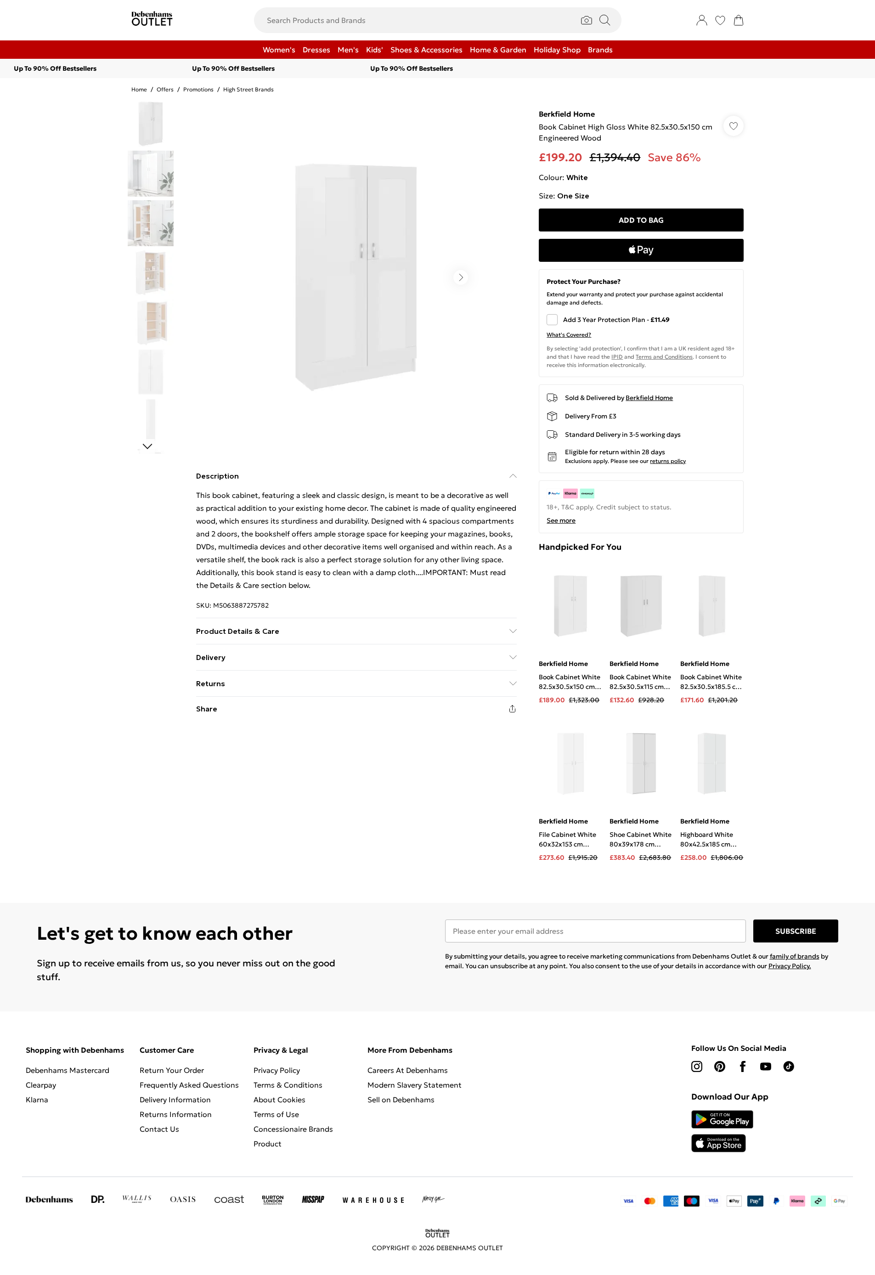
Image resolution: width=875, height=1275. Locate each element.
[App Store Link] (722, 1131)
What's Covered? (569, 334)
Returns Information (176, 1114)
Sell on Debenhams (401, 1099)
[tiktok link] (788, 1066)
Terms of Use (276, 1114)
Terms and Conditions (664, 356)
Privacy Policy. (789, 966)
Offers (165, 89)
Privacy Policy (277, 1070)
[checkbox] (641, 319)
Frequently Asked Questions (189, 1084)
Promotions (198, 89)
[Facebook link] (742, 1066)
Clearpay (41, 1084)
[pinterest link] (719, 1066)
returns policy (668, 460)
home (139, 89)
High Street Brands (248, 89)
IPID (617, 356)
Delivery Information (175, 1099)
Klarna (37, 1099)
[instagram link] (696, 1066)
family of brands (794, 956)
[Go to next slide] (460, 277)
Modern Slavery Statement (414, 1084)
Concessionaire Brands (293, 1129)
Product (268, 1143)
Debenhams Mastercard (67, 1070)
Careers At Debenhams (407, 1070)
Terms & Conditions (288, 1084)
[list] (356, 277)
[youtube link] (765, 1066)
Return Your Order (172, 1070)
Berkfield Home (567, 113)
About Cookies (279, 1099)
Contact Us (159, 1129)
